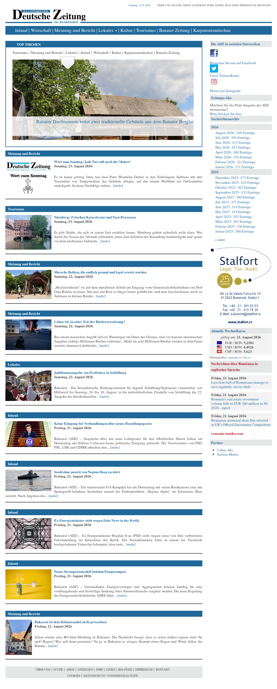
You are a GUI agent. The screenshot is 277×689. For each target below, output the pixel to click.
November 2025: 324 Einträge (237, 182)
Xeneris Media (227, 454)
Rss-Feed (232, 5)
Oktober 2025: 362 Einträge (235, 187)
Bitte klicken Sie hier (225, 113)
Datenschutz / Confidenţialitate (111, 676)
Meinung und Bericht (74, 30)
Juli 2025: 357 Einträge (232, 202)
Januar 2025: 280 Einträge (234, 231)
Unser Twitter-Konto (224, 75)
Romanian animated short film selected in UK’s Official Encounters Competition (241, 422)
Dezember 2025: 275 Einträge (237, 177)
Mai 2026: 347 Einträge (232, 147)
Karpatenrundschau (212, 30)
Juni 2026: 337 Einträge (233, 142)
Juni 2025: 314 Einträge (233, 207)
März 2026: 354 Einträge (233, 157)
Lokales (106, 30)
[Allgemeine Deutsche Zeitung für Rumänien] (48, 12)
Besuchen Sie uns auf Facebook (233, 62)
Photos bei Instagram (225, 90)
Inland (21, 30)
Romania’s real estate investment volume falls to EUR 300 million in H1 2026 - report (239, 403)
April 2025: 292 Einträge (233, 216)
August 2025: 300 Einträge (235, 197)
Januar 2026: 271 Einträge (234, 167)
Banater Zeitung (174, 30)
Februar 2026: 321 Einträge (235, 162)
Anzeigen (199, 5)
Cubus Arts (225, 450)
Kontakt (264, 5)
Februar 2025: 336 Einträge (235, 226)
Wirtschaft (41, 30)
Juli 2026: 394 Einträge (232, 137)
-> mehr (219, 239)
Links (220, 5)
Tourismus (146, 30)
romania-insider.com (227, 433)
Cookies (73, 676)
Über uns (164, 5)
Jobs (211, 5)
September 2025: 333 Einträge (237, 192)
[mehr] (118, 185)
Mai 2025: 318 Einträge (232, 212)
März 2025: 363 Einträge (233, 221)
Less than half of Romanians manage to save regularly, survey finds (240, 384)
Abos (187, 5)
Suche (177, 5)
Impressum (248, 5)
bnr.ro (247, 357)
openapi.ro (235, 357)
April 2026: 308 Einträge (233, 152)
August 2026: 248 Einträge (235, 132)
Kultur (126, 30)
